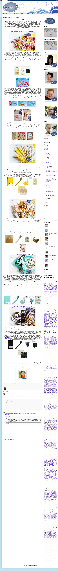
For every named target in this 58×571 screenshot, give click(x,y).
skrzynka (48, 498)
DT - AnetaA (51, 319)
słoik (55, 498)
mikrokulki (45, 427)
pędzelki (52, 472)
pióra (48, 474)
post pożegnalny (54, 479)
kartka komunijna (52, 377)
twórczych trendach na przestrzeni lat (19, 21)
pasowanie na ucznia (50, 466)
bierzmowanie (45, 295)
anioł (55, 283)
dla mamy (54, 311)
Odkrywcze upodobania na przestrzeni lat (51, 175)
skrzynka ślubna (52, 498)
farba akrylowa (52, 348)
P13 (44, 444)
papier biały (54, 445)
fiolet (54, 350)
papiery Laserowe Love (52, 460)
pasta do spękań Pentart (54, 467)
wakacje (52, 535)
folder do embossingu (54, 351)
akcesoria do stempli (46, 281)
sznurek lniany (49, 509)
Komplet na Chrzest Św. (49, 196)
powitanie (50, 480)
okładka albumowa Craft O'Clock (49, 440)
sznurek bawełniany (46, 508)
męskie (46, 426)
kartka (56, 369)
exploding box (24, 337)
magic (49, 418)
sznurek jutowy (52, 508)
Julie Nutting (51, 364)
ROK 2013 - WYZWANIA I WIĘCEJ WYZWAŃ (22, 77)
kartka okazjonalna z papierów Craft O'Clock (49, 386)
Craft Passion (55, 305)
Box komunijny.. (48, 184)
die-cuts (49, 309)
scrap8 (48, 494)
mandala (55, 418)
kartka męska (55, 378)
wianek (45, 537)
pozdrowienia (54, 480)
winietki (55, 538)
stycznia (47, 202)
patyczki (46, 470)
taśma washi (51, 520)
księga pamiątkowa (50, 405)
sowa (55, 499)
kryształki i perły (52, 403)
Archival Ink (46, 284)
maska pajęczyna (55, 422)
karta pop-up (46, 368)
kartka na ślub (52, 383)
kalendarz (45, 365)
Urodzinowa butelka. (49, 176)
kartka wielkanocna (47, 393)
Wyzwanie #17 (51, 259)
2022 (46, 144)
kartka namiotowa (46, 385)
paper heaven (45, 445)
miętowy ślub (47, 181)
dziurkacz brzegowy (46, 339)
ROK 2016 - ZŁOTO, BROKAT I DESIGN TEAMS (22, 197)
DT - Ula (47, 327)
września (47, 154)
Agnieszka (9, 401)
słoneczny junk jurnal (46, 499)
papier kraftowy (52, 448)
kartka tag (53, 389)
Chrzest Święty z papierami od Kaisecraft (51, 171)
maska (50, 422)
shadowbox (53, 495)
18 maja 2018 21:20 (13, 393)
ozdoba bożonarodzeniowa (50, 442)
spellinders (48, 500)
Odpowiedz (7, 398)
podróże (45, 477)
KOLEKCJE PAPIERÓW (28, 306)
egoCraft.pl (54, 343)
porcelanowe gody (49, 479)
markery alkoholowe (52, 419)
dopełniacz (45, 317)
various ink (50, 534)
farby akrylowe (49, 349)
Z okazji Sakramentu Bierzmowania (50, 195)
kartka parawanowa (52, 387)
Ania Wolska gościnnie (49, 174)
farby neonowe (46, 350)
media (56, 424)
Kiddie (53, 394)
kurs (53, 406)
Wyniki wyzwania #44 (52, 224)
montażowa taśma (46, 430)
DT (53, 318)
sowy (44, 500)
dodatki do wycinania (51, 314)
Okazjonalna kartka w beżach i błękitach (52, 439)
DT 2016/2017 (22, 13)
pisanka (53, 474)
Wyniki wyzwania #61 (52, 229)
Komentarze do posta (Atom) (11, 439)
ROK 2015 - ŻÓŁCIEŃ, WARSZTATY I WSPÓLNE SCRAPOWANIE (22, 143)
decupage (50, 308)
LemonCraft (52, 415)
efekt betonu (55, 342)
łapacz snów (45, 418)
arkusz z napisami (51, 284)
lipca (46, 157)
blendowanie (55, 295)
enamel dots (49, 347)
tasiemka (45, 518)
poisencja (55, 477)
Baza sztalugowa (54, 294)
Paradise (45, 466)
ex (52, 347)
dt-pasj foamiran (53, 331)
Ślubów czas (47, 162)
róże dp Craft (45, 492)
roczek (45, 490)
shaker (56, 495)
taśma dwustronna (53, 518)
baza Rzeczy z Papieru (53, 293)
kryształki (55, 402)
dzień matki (47, 337)
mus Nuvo (56, 430)
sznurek (54, 507)
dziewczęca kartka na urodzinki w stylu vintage (50, 338)
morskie (50, 430)
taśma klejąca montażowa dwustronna (49, 519)
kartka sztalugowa (50, 388)
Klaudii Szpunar (34, 59)
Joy (48, 364)
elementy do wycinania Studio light (52, 345)
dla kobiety (50, 311)
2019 (46, 148)
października (48, 153)
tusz (51, 526)
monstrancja (55, 429)
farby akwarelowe (54, 349)
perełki (55, 470)
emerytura (45, 347)
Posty (46, 271)
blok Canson (52, 296)
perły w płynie (50, 471)
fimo (52, 350)
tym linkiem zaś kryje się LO (16, 288)
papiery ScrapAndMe (51, 462)
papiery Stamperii (51, 463)
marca (47, 199)
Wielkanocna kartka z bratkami (49, 538)
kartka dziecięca (52, 376)
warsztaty (47, 536)
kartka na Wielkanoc (53, 384)
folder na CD (47, 352)
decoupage (45, 308)
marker (45, 419)
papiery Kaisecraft (51, 459)
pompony (45, 478)
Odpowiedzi (8, 400)
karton (50, 394)
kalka (54, 365)
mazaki (52, 423)
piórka (51, 474)
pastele (56, 469)
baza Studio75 (48, 294)
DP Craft (50, 317)
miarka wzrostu (54, 426)
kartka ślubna (55, 388)
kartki (21, 337)
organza (55, 441)
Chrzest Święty (47, 303)
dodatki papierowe (50, 315)
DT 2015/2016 (28, 13)
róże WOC (54, 492)
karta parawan (54, 367)
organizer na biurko (50, 441)
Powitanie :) (50, 242)
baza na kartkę (53, 291)
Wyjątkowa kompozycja (49, 167)
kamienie (50, 366)
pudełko (48, 484)
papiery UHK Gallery (49, 465)
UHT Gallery (51, 533)
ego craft (50, 343)
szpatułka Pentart (52, 510)
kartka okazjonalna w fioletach (53, 385)
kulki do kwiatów (50, 406)
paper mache (50, 445)
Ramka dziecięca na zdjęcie (51, 488)
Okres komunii (48, 185)
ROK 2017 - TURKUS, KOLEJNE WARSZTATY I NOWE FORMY (22, 254)
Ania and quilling (7, 393)
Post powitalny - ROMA (52, 246)
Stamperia (54, 500)
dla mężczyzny (52, 312)
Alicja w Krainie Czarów (53, 282)
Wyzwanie (51, 555)
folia (50, 352)
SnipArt (52, 499)
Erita (22, 367)
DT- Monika (49, 329)
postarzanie (45, 480)
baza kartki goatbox (51, 288)
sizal (50, 496)
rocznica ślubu (49, 490)
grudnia (47, 150)
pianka (49, 473)
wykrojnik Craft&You (52, 547)
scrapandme (51, 494)
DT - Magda (52, 323)
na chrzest (52, 431)
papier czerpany (46, 446)
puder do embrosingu (48, 487)
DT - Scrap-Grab (54, 326)
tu (7, 288)
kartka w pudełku (47, 392)
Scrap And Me (52, 493)
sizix (44, 497)
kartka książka (51, 378)
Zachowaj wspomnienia (49, 170)
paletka (51, 444)
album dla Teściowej (46, 282)
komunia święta (46, 398)
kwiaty (45, 408)
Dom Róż (54, 316)
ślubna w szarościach (49, 163)
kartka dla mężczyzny (47, 375)
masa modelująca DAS (54, 420)
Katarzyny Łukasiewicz (37, 288)
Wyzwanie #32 (48, 190)
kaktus (55, 364)
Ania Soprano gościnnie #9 (49, 191)
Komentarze (47, 272)
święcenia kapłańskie (54, 516)
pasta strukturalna (52, 468)
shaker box (46, 496)
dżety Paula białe (52, 341)
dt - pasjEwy (51, 325)
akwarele (51, 281)
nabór (55, 431)
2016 (46, 205)
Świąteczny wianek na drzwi (47, 516)
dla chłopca (55, 309)
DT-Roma (55, 332)
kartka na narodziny (54, 381)
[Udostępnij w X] (13, 383)
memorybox (52, 425)
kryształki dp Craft (46, 403)
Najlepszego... (48, 194)
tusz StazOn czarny (49, 531)
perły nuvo (45, 471)
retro (55, 489)
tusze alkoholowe (55, 531)
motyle (53, 430)
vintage (45, 535)
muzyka (49, 431)
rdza (53, 489)
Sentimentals (55, 494)
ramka (45, 488)
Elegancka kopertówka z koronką (48, 344)
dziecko (48, 336)
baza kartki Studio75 (52, 289)
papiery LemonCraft (47, 461)
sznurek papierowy (55, 509)
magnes (52, 418)
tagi (55, 517)
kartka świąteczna (48, 389)
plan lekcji (50, 475)
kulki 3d (45, 406)
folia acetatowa (54, 352)
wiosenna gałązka (46, 539)
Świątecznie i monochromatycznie (51, 515)
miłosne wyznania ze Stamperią (51, 427)
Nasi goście (33, 13)
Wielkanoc (55, 537)
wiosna (50, 539)
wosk (52, 539)
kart (53, 366)
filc (49, 350)
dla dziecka (52, 310)
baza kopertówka (54, 290)
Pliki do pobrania (51, 13)
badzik (52, 285)
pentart (51, 470)
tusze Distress (47, 532)
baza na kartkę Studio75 (47, 292)
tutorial (45, 533)
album (29, 337)
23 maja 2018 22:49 (14, 401)
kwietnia (47, 198)
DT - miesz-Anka (51, 324)
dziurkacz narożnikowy (53, 340)
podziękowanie (50, 477)
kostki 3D (47, 401)
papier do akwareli (51, 446)
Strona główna (5, 13)
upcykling (55, 533)
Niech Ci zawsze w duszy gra (50, 178)
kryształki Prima (52, 404)
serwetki (50, 495)
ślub (50, 511)
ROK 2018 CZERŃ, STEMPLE (18, 306)
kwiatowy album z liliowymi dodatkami (51, 407)
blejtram (52, 295)
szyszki (47, 511)
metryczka (56, 425)
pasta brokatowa (49, 467)
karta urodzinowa (51, 368)
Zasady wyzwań (39, 13)
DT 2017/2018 (16, 13)
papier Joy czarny (47, 448)
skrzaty (53, 497)
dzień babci (51, 336)
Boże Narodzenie (54, 299)
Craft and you (55, 304)
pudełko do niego (33, 337)
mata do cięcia (48, 423)
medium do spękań (47, 425)
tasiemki (49, 518)
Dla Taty (50, 313)
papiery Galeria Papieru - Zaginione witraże (50, 458)
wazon (55, 536)
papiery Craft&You (47, 455)
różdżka (53, 491)
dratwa (53, 317)
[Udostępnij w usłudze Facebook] (14, 383)
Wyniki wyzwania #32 (49, 166)
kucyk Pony (55, 405)
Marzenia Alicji (49, 420)
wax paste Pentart (51, 536)
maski (45, 423)
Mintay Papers (49, 428)
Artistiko (46, 285)
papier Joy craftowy (55, 447)
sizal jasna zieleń (55, 496)
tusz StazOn (51, 530)
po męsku (55, 476)
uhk (48, 533)
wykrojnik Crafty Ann (47, 548)
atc (49, 285)
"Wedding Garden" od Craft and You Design (33, 167)
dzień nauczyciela (53, 337)
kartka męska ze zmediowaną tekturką (49, 379)
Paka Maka (47, 444)
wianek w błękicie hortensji (50, 537)
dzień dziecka (55, 336)
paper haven (54, 444)
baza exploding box (52, 286)
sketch (50, 497)
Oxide (45, 442)
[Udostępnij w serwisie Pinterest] (15, 383)
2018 (46, 149)
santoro (45, 493)
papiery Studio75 (52, 464)
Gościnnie (45, 358)
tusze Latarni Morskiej (53, 532)
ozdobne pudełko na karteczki (52, 443)
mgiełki (50, 426)
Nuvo (45, 439)
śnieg (50, 514)
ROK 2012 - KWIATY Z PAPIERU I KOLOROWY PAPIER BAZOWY (22, 31)
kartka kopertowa (46, 378)
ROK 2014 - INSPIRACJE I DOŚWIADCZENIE (22, 109)
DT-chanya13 (49, 330)
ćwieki (55, 307)
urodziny (45, 534)
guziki (55, 359)
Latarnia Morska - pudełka (47, 414)
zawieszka (45, 558)
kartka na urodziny (46, 384)
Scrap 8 (48, 493)
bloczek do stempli (47, 296)
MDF (54, 423)
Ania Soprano (51, 283)
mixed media (50, 429)
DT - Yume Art (54, 327)
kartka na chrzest (48, 381)
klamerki (56, 394)
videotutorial (54, 534)
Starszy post (39, 437)
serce (44, 495)
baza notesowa (53, 292)
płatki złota (51, 476)
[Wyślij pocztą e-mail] (12, 383)
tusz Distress (54, 527)
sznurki (46, 510)
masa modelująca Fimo (49, 421)
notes (45, 436)
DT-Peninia (50, 332)
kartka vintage (52, 390)
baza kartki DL (50, 287)
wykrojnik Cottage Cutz (52, 545)
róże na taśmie (50, 492)
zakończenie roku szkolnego (47, 557)
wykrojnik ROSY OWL (48, 552)
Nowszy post (5, 437)
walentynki (55, 535)
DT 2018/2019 (11, 13)
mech (56, 423)
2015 (46, 206)
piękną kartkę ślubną (11, 167)
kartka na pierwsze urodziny (47, 382)
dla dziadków (47, 310)
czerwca (47, 158)
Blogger (36, 565)
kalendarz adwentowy (50, 365)
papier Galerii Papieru (49, 447)
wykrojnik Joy (51, 549)
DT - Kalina (51, 321)
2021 (46, 145)
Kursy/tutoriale (45, 13)
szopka (48, 510)
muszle (46, 431)
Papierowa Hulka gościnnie (52, 255)
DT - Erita (49, 320)
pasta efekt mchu (47, 468)
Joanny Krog (30, 59)
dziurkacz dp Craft (52, 339)
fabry (48, 348)
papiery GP (45, 459)
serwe (47, 495)
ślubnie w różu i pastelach (51, 513)
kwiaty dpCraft (50, 408)
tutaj (10, 288)
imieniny (56, 362)
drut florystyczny (50, 318)
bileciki (49, 295)
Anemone (45, 283)
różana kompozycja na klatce (47, 491)
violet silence (48, 535)
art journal (56, 284)
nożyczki (54, 437)
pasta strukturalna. (52, 469)
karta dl (51, 367)
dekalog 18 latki (54, 308)
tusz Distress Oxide (46, 528)
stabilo (51, 500)
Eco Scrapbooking (51, 342)
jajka (46, 363)
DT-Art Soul (55, 329)
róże (55, 491)
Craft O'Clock (48, 305)
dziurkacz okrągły (46, 341)
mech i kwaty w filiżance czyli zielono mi (50, 424)
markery (48, 419)
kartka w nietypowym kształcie (52, 391)
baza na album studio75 (47, 291)
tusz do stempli (53, 529)
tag (52, 517)
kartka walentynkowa (54, 392)
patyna (48, 470)
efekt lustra (46, 343)
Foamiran (47, 351)
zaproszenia (54, 557)
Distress (52, 309)
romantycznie (54, 490)
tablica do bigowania (47, 517)
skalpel (47, 497)
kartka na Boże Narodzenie (53, 380)
